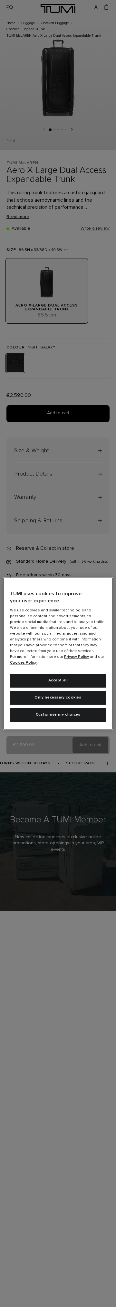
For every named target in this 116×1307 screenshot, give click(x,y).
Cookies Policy (23, 663)
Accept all (58, 681)
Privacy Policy (76, 657)
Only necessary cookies (57, 697)
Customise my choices (58, 715)
